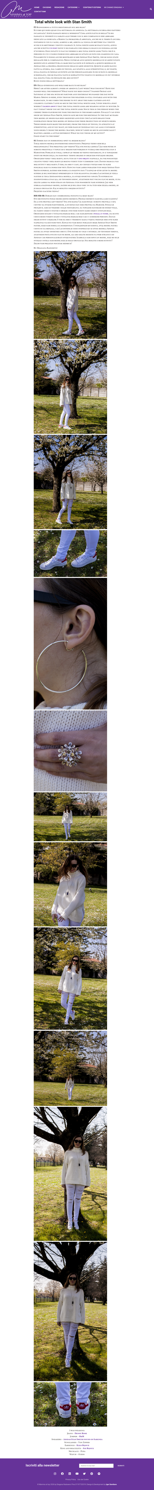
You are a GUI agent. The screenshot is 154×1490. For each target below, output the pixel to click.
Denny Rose (81, 1433)
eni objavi (84, 158)
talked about (49, 106)
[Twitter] (84, 1473)
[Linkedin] (69, 1473)
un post (53, 48)
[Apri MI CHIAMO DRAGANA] (123, 7)
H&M (81, 1436)
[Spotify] (99, 1473)
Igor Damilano (111, 1484)
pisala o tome (100, 213)
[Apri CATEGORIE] (79, 7)
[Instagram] (55, 1473)
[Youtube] (77, 1473)
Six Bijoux (88, 1448)
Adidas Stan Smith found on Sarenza (82, 1439)
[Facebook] (62, 1473)
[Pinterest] (91, 1473)
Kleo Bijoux (83, 1445)
